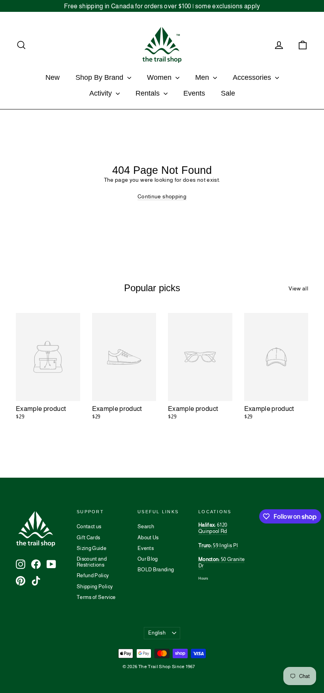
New (52, 77)
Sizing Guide (91, 548)
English (157, 633)
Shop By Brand (100, 77)
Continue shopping (162, 196)
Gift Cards (88, 537)
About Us (148, 537)
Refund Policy (93, 575)
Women (160, 77)
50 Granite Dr (221, 562)
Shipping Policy (95, 586)
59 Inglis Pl (218, 545)
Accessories (253, 77)
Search (146, 526)
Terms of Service (96, 597)
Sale (228, 93)
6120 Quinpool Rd (212, 528)
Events (194, 93)
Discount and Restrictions (92, 562)
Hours (203, 578)
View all (298, 288)
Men (203, 77)
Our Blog (148, 559)
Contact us (89, 526)
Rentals (149, 93)
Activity (101, 93)
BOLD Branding (156, 569)
